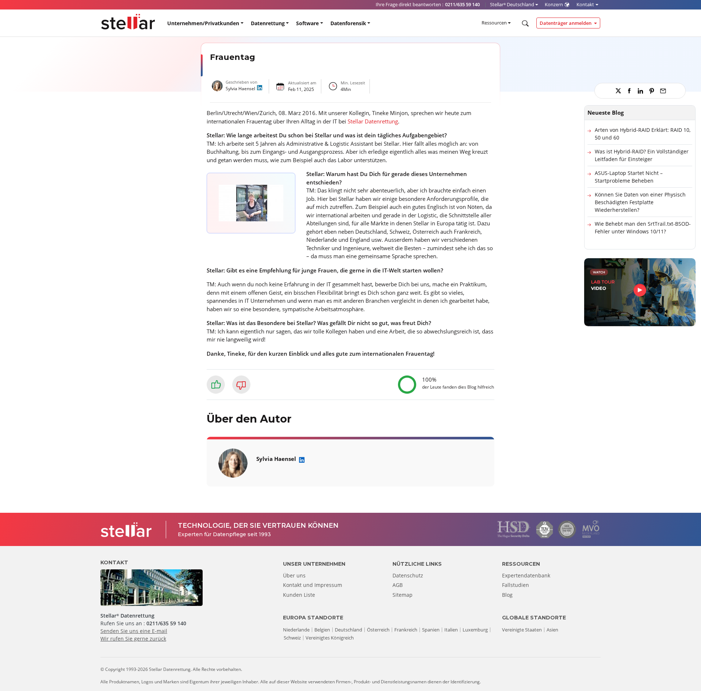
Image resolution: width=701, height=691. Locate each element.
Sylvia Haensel (240, 88)
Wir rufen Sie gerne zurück (133, 638)
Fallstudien (515, 584)
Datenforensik (348, 23)
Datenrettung (268, 23)
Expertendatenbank (526, 575)
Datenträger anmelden (566, 23)
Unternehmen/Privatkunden (203, 23)
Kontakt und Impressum (312, 584)
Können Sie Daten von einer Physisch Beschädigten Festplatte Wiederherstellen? (640, 202)
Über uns (294, 575)
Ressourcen (494, 22)
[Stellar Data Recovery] (128, 22)
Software (307, 23)
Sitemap (402, 594)
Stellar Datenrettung (373, 121)
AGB (397, 584)
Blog (507, 594)
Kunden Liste (299, 594)
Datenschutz (407, 575)
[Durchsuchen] (524, 23)
